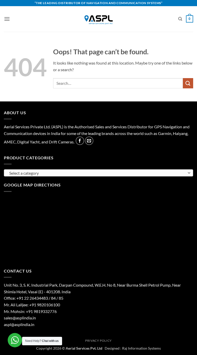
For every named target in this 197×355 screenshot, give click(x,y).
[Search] (180, 19)
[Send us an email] (89, 141)
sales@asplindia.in (20, 317)
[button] (7, 19)
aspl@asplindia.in (19, 324)
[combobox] (98, 172)
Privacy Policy (98, 340)
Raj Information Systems (141, 348)
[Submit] (188, 83)
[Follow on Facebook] (80, 141)
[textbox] (97, 173)
